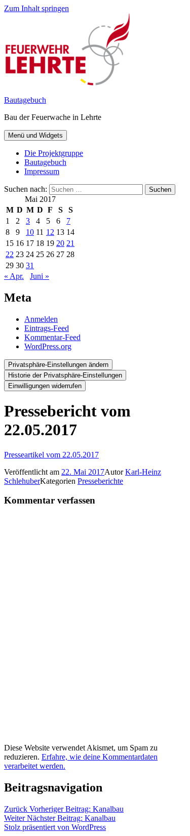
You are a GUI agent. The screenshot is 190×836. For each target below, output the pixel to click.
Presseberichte (100, 481)
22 (10, 254)
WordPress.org (47, 346)
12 (50, 232)
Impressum (41, 171)
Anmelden (41, 319)
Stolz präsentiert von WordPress (55, 827)
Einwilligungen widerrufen (45, 386)
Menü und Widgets (35, 135)
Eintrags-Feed (46, 328)
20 (60, 243)
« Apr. (14, 276)
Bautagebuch (25, 100)
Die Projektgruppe (53, 153)
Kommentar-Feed (52, 337)
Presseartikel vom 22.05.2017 (51, 454)
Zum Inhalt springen (36, 8)
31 (30, 265)
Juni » (39, 276)
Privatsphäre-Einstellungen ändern (58, 364)
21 (70, 243)
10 (30, 232)
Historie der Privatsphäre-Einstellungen (65, 375)
